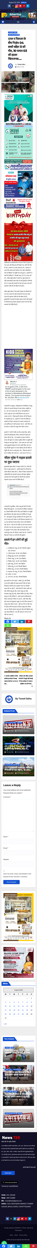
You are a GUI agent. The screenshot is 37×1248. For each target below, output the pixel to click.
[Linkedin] (21, 621)
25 (10, 1014)
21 (23, 1010)
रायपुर (18, 764)
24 (5, 1014)
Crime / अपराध (8, 1069)
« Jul (5, 1024)
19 (14, 1010)
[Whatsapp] (7, 625)
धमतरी (18, 743)
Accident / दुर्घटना (13, 32)
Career (7, 1047)
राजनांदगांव (15, 1091)
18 (10, 1010)
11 (10, 1006)
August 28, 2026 (12, 1056)
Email (5, 848)
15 (27, 1006)
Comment (7, 797)
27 (18, 1014)
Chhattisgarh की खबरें (14, 34)
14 (23, 1006)
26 (14, 1014)
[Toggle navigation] (18, 22)
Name (5, 837)
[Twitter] (14, 621)
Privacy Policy (23, 1235)
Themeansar (18, 1230)
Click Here (8, 1173)
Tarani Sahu (21, 64)
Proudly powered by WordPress (13, 1228)
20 (18, 1010)
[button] (4, 1244)
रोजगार (12, 1047)
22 (27, 1010)
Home (11, 1235)
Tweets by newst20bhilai (9, 1186)
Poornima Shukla (23, 731)
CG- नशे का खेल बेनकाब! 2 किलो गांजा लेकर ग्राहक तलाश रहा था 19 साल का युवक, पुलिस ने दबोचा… (18, 1074)
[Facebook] (7, 621)
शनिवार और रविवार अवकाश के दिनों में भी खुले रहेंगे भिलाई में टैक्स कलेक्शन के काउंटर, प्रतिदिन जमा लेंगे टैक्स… (26, 680)
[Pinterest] (29, 621)
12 (14, 1006)
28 (23, 1014)
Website (6, 859)
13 (18, 1006)
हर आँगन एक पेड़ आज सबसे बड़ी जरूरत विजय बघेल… (18, 1239)
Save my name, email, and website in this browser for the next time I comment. (17, 875)
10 (5, 1006)
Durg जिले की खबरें (17, 1069)
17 (5, 1010)
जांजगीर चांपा (19, 722)
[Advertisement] (18, 327)
